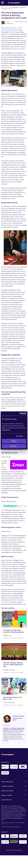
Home (2, 7)
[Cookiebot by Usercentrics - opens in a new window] (19, 414)
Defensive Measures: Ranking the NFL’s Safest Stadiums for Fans (13, 664)
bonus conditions (20, 219)
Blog (6, 7)
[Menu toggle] (2, 2)
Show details (19, 436)
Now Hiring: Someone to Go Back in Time (12, 698)
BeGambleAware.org (9, 824)
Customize (13, 446)
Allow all (14, 441)
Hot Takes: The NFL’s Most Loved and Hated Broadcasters (13, 631)
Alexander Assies (9, 23)
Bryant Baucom (12, 637)
